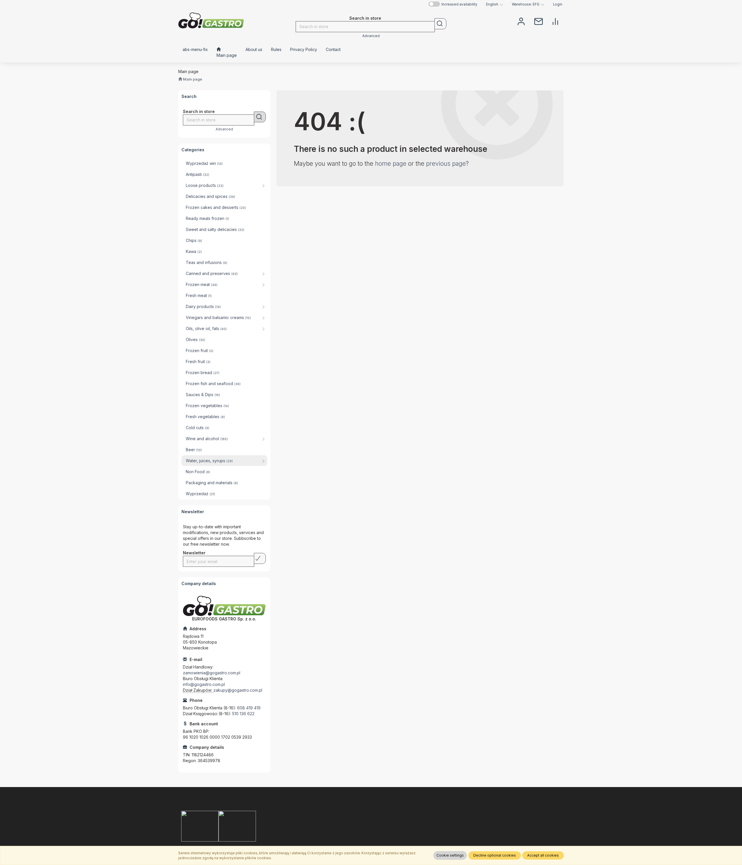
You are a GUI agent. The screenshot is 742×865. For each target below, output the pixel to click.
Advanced (371, 36)
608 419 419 (249, 707)
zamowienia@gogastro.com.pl (211, 672)
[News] (538, 21)
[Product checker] (555, 21)
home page (390, 163)
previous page (446, 163)
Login (557, 4)
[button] (495, 4)
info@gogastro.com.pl (204, 684)
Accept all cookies (543, 855)
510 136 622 (243, 713)
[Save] (260, 558)
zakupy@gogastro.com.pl (237, 690)
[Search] (440, 23)
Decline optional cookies (494, 855)
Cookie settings (450, 855)
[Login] (521, 21)
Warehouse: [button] (525, 4)
